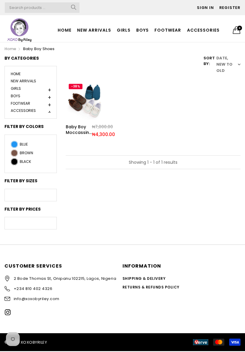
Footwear (167, 30)
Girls (124, 30)
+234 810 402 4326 (33, 288)
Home (64, 30)
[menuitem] (64, 30)
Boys (142, 30)
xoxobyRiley (34, 342)
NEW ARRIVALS (94, 30)
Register (230, 7)
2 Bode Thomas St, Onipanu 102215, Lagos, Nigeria (65, 278)
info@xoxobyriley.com (36, 299)
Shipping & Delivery (144, 278)
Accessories (203, 30)
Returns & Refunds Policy (151, 287)
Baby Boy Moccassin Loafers (77, 130)
